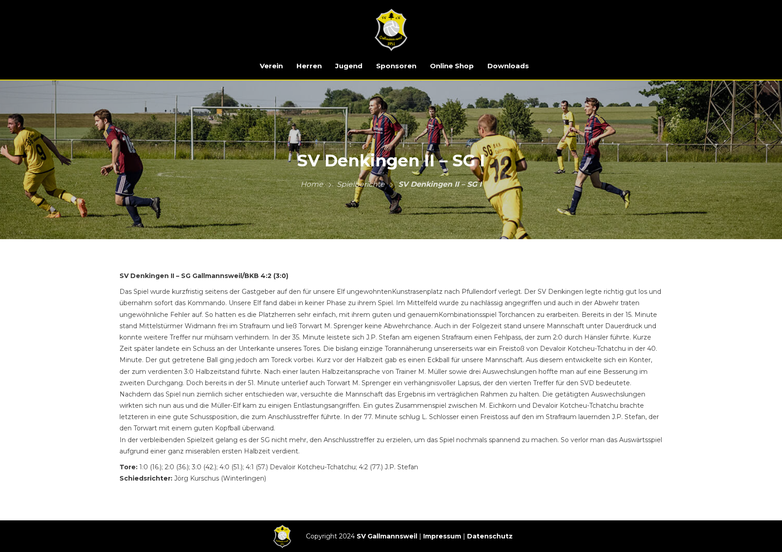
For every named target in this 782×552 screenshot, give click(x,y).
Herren (309, 65)
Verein (271, 65)
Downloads (508, 65)
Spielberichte (361, 184)
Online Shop (452, 65)
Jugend (348, 65)
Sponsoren (396, 65)
